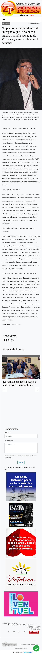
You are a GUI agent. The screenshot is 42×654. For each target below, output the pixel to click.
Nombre (7, 432)
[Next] (37, 389)
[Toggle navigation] (4, 19)
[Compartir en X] (9, 340)
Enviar (21, 462)
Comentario (8, 441)
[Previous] (5, 389)
